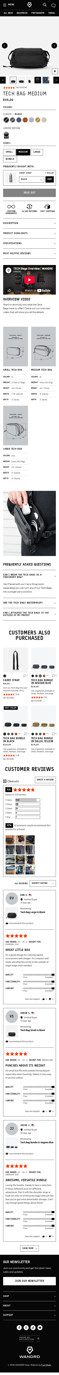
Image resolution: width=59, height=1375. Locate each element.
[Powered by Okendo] (11, 781)
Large (36, 152)
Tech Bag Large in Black (32, 912)
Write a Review (45, 780)
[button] (15, 88)
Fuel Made (46, 1365)
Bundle (10, 159)
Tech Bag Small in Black (32, 1030)
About (7, 1306)
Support (8, 1315)
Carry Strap (25, 173)
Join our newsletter (29, 1281)
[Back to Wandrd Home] (29, 1352)
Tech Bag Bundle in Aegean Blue (36, 1142)
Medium (23, 152)
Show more (28, 1248)
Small (9, 152)
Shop (6, 1296)
